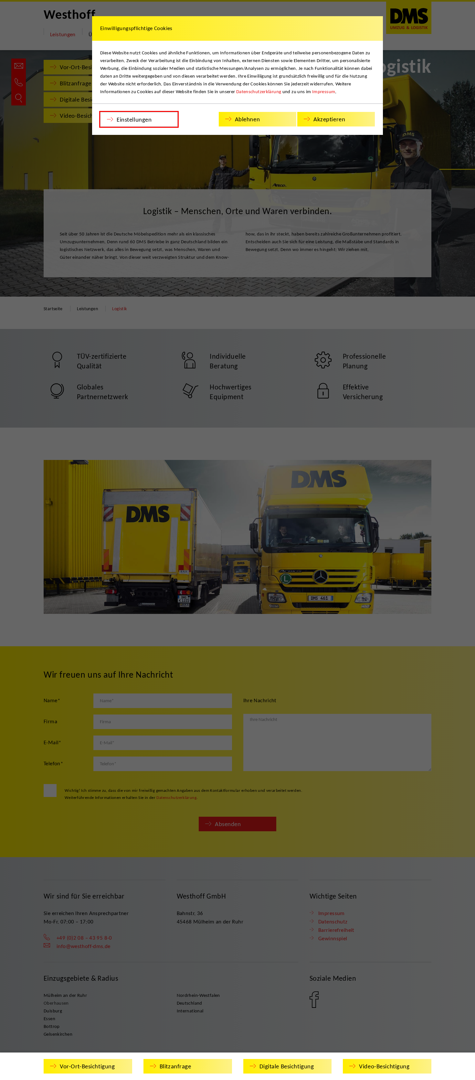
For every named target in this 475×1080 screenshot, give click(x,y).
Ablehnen (247, 119)
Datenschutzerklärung (258, 91)
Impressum (323, 91)
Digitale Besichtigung (286, 1066)
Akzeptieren (329, 119)
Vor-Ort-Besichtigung (87, 1066)
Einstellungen (134, 119)
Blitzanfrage (175, 1066)
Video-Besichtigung (384, 1066)
